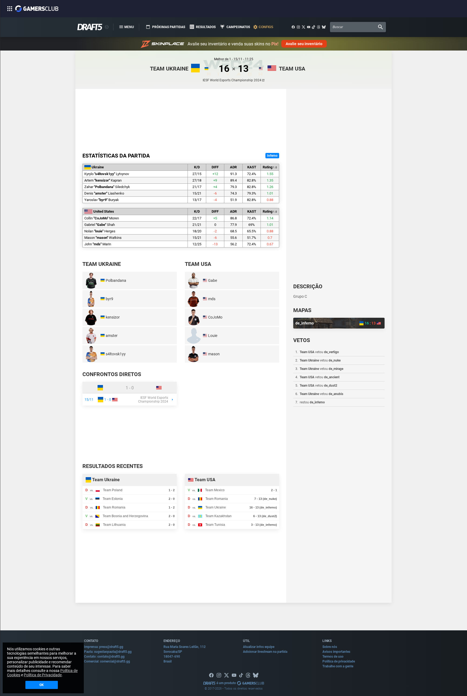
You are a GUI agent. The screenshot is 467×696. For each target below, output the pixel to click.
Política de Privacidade (43, 675)
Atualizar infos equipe (258, 647)
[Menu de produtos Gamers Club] (107, 27)
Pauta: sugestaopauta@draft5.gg (108, 652)
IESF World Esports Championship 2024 (232, 80)
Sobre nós (329, 647)
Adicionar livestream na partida (265, 652)
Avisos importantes (336, 652)
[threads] (319, 27)
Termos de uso (332, 656)
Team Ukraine (169, 68)
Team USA (292, 68)
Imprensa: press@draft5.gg (103, 647)
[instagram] (298, 27)
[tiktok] (313, 27)
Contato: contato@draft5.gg (104, 656)
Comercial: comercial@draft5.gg (107, 661)
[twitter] (303, 27)
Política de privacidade (338, 661)
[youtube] (309, 27)
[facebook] (293, 27)
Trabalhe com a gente (337, 666)
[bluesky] (324, 27)
